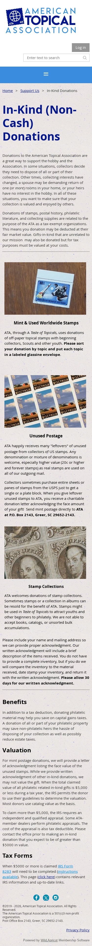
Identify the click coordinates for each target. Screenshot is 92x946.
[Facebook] (36, 898)
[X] (46, 898)
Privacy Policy (78, 929)
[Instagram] (56, 898)
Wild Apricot (49, 940)
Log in (81, 47)
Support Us (29, 90)
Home (7, 90)
